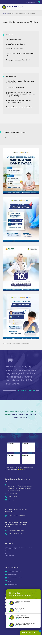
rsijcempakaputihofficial (14, 571)
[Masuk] (39, 2)
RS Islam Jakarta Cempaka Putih (26, 390)
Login (6, 558)
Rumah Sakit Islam (15, 6)
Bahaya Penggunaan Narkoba (15, 44)
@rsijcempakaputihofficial (15, 577)
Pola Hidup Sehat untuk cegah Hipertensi (19, 107)
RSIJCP (4, 13)
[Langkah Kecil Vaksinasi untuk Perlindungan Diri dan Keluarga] (21, 193)
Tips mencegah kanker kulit (15, 87)
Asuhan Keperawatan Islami (14, 49)
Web (8, 13)
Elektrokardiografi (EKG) (13, 39)
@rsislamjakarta (12, 574)
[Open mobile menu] (38, 7)
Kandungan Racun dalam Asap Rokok (18, 60)
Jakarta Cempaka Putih (14, 8)
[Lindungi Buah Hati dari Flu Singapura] (21, 339)
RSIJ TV (7, 553)
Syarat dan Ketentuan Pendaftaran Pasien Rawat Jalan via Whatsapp (18, 547)
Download (7, 550)
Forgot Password (9, 555)
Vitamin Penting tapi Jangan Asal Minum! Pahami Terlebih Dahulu (18, 101)
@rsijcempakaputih (13, 581)
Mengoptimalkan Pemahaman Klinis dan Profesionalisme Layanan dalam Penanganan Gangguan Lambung (20, 94)
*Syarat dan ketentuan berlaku (12, 137)
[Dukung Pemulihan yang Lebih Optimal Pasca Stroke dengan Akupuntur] (21, 241)
